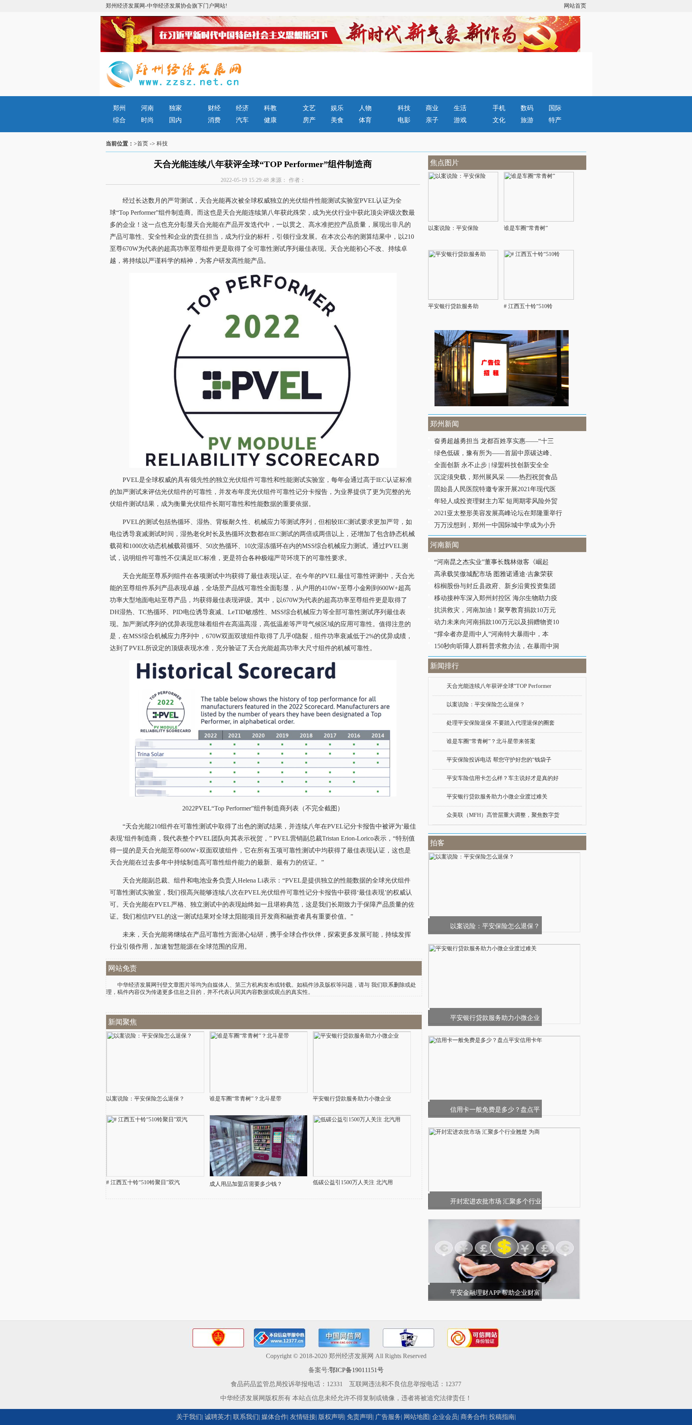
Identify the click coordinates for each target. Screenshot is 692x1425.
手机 (499, 108)
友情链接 (303, 1416)
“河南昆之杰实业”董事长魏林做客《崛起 (491, 561)
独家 (175, 108)
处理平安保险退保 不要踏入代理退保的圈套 (501, 723)
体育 (365, 120)
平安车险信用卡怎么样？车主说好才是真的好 (503, 778)
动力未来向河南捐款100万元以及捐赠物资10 (496, 622)
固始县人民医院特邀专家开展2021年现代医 (495, 489)
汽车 (242, 120)
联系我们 (246, 1416)
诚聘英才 (217, 1416)
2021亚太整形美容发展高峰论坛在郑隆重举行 (498, 513)
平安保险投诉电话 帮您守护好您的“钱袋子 (499, 760)
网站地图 (416, 1416)
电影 (404, 120)
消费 (214, 120)
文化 (499, 120)
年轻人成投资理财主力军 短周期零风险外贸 (495, 501)
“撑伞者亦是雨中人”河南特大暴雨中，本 (491, 634)
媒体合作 (274, 1416)
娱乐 (337, 108)
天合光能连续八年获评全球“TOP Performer (499, 686)
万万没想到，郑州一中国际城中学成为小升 (495, 525)
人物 (365, 108)
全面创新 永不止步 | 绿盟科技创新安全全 (491, 465)
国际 (555, 108)
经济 (242, 108)
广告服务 (388, 1416)
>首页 (141, 144)
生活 (460, 108)
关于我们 (189, 1416)
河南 (147, 108)
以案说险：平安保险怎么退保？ (486, 704)
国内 (175, 120)
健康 (270, 120)
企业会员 (445, 1416)
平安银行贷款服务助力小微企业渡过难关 (497, 797)
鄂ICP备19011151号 (356, 1370)
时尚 (147, 120)
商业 (432, 108)
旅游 (527, 120)
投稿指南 (502, 1416)
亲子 (432, 120)
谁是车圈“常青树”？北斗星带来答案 (491, 741)
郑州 (119, 108)
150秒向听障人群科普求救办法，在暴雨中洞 (496, 646)
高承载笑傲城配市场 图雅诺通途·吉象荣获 (493, 573)
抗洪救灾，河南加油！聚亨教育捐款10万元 (495, 610)
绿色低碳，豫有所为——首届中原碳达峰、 (495, 452)
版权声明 (331, 1416)
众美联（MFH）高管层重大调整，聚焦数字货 (503, 815)
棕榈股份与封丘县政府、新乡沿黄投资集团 (495, 585)
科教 (270, 108)
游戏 (460, 120)
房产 (309, 120)
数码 (527, 108)
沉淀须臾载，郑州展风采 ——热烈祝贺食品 (495, 477)
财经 (214, 108)
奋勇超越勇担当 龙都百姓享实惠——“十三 (494, 440)
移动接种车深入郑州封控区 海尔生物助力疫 (495, 598)
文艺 (309, 108)
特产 (555, 120)
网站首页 (575, 6)
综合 (119, 120)
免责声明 (359, 1416)
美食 (337, 120)
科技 (404, 108)
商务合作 (473, 1416)
